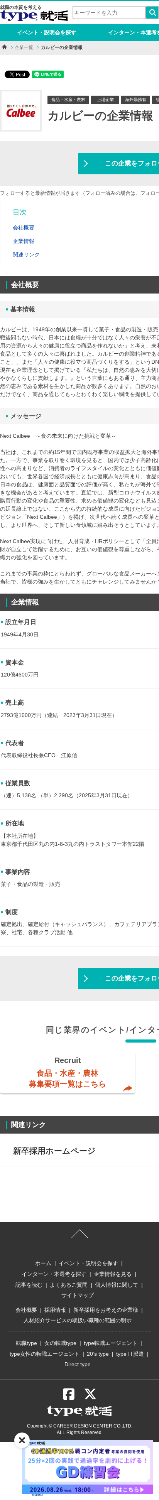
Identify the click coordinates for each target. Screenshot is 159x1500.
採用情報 (55, 1310)
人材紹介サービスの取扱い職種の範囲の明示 (78, 1320)
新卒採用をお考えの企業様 (105, 1310)
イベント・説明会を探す (46, 32)
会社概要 (26, 1310)
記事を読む (28, 1285)
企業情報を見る (113, 1274)
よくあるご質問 (69, 1285)
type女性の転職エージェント (45, 1354)
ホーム (43, 1263)
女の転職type (60, 1343)
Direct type (77, 1364)
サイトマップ (77, 1295)
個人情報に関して (116, 1285)
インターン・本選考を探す (54, 1274)
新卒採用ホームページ (54, 1150)
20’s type (98, 1354)
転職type (26, 1343)
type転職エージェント (110, 1343)
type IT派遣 (130, 1354)
